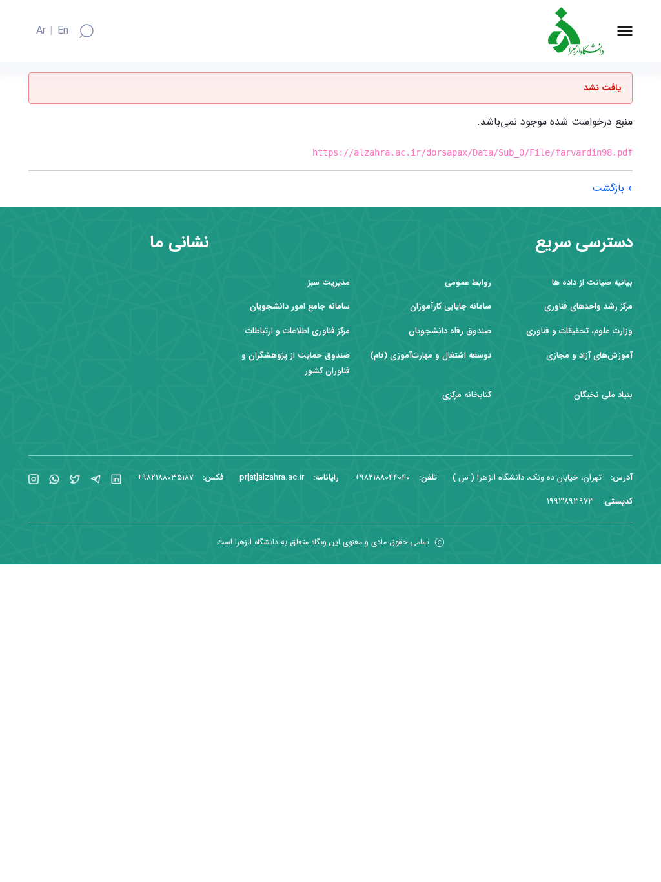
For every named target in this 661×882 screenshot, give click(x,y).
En (62, 31)
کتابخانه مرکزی (466, 395)
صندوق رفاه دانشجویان (450, 331)
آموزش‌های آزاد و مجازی (589, 355)
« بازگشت (612, 188)
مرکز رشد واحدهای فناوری (588, 306)
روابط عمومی (468, 282)
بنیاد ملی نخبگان (603, 395)
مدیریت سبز (329, 282)
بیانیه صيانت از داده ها (592, 282)
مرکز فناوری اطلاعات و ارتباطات (297, 331)
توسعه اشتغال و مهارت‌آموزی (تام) (430, 355)
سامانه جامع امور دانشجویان (300, 306)
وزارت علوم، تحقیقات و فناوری (579, 331)
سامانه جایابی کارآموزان (450, 306)
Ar (41, 31)
